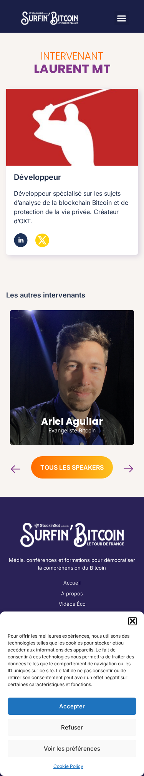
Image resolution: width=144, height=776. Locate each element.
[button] (132, 621)
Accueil (72, 583)
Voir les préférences (72, 748)
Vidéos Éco (72, 604)
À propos (72, 593)
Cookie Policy (68, 766)
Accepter (72, 706)
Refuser (72, 727)
